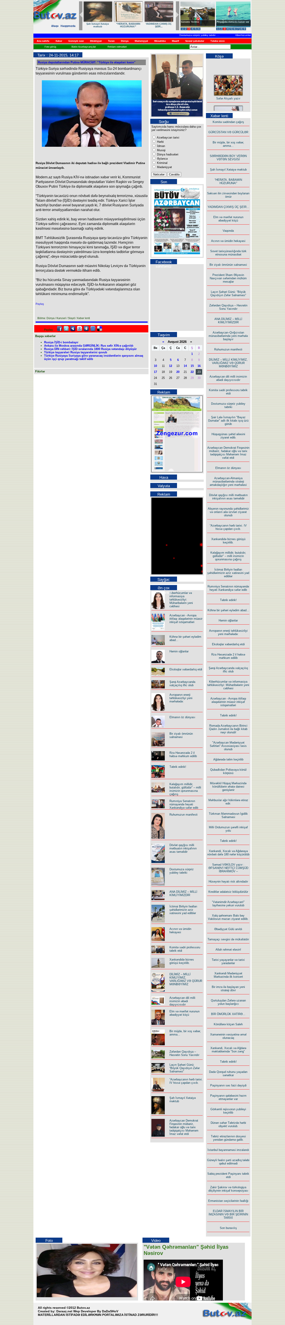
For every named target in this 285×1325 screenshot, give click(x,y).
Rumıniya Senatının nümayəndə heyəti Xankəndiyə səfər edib (183, 804)
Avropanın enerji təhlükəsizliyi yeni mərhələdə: (180, 698)
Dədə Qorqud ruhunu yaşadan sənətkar (228, 1073)
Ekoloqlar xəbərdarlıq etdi (185, 669)
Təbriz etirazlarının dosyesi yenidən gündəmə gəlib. (228, 1138)
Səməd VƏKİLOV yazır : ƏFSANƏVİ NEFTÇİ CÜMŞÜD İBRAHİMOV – (228, 868)
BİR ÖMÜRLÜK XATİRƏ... (228, 1014)
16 (199, 366)
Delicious (99, 328)
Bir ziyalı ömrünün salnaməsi (181, 735)
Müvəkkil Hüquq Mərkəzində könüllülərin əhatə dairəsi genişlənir (228, 787)
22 (192, 372)
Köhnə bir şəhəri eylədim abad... (228, 610)
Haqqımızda (68, 26)
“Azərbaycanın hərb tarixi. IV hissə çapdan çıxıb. (186, 1081)
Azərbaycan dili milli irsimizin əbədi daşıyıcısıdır (182, 1001)
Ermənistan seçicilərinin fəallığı (228, 1200)
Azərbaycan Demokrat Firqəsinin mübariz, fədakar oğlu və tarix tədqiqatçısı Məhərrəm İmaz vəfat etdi (183, 1127)
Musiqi (160, 150)
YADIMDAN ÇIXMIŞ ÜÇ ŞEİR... (228, 207)
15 (192, 366)
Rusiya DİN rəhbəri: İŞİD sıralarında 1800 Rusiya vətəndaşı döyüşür (90, 349)
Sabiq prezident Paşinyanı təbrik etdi (228, 1175)
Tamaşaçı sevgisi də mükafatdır (228, 939)
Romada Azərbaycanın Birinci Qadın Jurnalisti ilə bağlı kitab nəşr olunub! (228, 729)
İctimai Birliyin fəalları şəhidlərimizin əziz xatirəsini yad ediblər (183, 910)
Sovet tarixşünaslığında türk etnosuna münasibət (228, 252)
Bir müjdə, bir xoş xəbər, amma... (135, 25)
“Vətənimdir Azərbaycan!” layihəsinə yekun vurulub (228, 903)
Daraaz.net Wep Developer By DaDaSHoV (87, 1311)
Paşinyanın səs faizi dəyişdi (228, 1085)
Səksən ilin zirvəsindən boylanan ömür (228, 195)
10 (155, 366)
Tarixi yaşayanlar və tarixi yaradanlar (228, 961)
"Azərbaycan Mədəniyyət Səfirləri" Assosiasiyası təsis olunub (228, 746)
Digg (86, 328)
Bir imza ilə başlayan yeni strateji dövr (228, 988)
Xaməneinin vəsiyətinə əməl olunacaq (228, 1036)
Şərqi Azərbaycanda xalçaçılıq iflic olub (182, 683)
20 (177, 372)
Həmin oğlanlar (179, 651)
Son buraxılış (228, 1228)
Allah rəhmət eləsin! (228, 949)
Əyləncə (162, 158)
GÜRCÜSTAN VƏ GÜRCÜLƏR (105, 25)
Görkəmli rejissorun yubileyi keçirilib (228, 1111)
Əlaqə (55, 26)
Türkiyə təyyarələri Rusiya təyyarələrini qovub (75, 352)
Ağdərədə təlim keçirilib (228, 759)
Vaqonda (228, 230)
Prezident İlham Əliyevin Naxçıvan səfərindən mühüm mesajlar (228, 278)
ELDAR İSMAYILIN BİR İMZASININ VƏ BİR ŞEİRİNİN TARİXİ (228, 1214)
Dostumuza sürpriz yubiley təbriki (184, 35)
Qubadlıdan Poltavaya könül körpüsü (228, 771)
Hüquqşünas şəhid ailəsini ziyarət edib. (228, 435)
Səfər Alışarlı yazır (228, 91)
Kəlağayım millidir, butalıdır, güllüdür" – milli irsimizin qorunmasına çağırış (185, 789)
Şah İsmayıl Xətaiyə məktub (228, 169)
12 (170, 366)
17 (155, 372)
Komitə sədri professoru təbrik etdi (228, 391)
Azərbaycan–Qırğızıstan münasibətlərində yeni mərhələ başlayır (228, 336)
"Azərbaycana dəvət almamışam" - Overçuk (230, 23)
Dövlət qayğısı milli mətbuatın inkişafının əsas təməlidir (183, 848)
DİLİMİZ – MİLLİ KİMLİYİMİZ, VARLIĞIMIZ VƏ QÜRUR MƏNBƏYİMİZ (185, 979)
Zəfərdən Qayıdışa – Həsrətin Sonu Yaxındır (184, 1053)
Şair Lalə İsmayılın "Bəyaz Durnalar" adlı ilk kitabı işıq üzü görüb (228, 421)
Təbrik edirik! (177, 766)
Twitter (66, 328)
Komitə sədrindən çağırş (228, 122)
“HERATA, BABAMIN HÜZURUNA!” (228, 181)
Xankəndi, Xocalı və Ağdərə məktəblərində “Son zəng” (228, 1049)
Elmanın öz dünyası (182, 717)
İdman (160, 146)
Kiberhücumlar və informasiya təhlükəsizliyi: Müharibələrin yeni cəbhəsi (181, 599)
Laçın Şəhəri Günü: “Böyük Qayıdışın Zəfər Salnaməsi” (184, 1068)
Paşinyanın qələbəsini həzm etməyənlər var (228, 1097)
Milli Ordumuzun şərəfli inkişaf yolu (228, 829)
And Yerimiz (188, 21)
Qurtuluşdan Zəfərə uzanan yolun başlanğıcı (228, 1002)
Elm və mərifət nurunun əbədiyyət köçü (184, 1013)
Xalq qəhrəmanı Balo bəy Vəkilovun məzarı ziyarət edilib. (228, 917)
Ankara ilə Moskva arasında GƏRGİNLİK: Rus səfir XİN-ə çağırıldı (88, 345)
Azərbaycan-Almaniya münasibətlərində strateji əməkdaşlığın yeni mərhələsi (228, 482)
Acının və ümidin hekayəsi (180, 930)
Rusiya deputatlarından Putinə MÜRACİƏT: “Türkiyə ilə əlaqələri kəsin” (87, 62)
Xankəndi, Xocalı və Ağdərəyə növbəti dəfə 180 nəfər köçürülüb (228, 852)
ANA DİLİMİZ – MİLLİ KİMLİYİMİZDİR (183, 893)
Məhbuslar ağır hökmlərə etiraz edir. (228, 801)
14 (185, 366)
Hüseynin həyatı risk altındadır (228, 881)
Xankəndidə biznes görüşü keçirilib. (181, 961)
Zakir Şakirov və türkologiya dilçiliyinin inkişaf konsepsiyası (228, 1189)
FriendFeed (93, 328)
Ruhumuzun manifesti (183, 814)
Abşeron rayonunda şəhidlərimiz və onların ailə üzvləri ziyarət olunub (228, 512)
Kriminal (161, 163)
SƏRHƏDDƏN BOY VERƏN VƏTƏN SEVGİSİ (166, 25)
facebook (59, 328)
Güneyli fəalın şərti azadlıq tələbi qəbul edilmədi (228, 1161)
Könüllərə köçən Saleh (228, 1024)
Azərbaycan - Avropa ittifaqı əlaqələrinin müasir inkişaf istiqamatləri (185, 619)
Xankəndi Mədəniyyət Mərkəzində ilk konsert (228, 975)
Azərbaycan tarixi (167, 137)
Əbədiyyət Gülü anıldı (228, 929)
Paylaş (40, 304)
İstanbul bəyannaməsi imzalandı (228, 1150)
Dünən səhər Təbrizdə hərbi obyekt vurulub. (228, 1124)
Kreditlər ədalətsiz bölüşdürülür (228, 891)
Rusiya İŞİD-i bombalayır (61, 342)
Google (79, 328)
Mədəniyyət (164, 167)
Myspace (72, 328)
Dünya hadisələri (167, 154)
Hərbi (160, 141)
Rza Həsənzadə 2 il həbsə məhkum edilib (183, 754)
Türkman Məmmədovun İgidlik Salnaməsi (228, 815)
